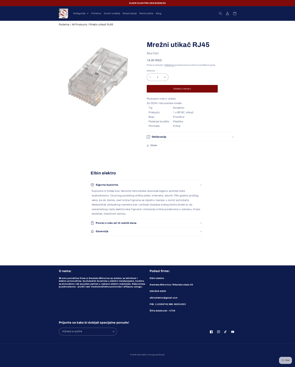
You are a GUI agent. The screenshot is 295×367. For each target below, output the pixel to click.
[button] (220, 13)
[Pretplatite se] (113, 331)
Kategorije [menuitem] (79, 13)
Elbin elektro (142, 355)
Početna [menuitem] (96, 13)
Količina (151, 71)
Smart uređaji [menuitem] (112, 13)
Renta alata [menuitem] (146, 13)
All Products (79, 24)
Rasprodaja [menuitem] (130, 13)
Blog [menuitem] (158, 13)
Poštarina (170, 65)
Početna (64, 24)
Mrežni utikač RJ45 (101, 24)
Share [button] (153, 145)
